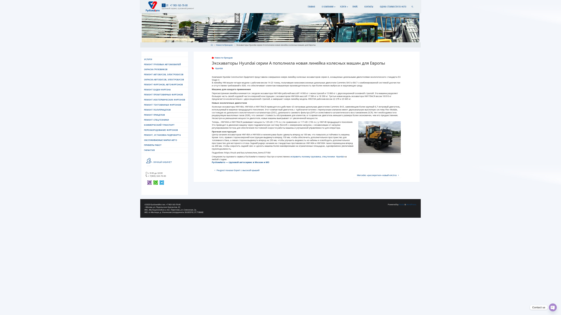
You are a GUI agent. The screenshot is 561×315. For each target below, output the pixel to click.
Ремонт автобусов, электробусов (163, 74)
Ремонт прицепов (154, 114)
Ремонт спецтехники (156, 119)
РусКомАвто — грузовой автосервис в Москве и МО (240, 162)
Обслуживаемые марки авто (160, 140)
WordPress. (411, 204)
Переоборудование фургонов (161, 130)
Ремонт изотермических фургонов (164, 99)
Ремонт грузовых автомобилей (162, 64)
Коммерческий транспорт (159, 125)
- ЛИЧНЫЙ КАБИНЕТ (161, 162)
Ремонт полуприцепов (157, 109)
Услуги (148, 59)
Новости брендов (224, 45)
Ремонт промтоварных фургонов (163, 94)
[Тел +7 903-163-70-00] (153, 6)
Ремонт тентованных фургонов (162, 104)
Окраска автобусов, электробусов (164, 79)
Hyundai (219, 68)
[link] (412, 6)
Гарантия (149, 150)
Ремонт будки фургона (157, 89)
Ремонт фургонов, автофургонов (163, 84)
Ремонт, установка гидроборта (162, 135)
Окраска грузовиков (155, 69)
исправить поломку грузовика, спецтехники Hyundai (317, 156)
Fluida (401, 204)
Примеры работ (153, 145)
